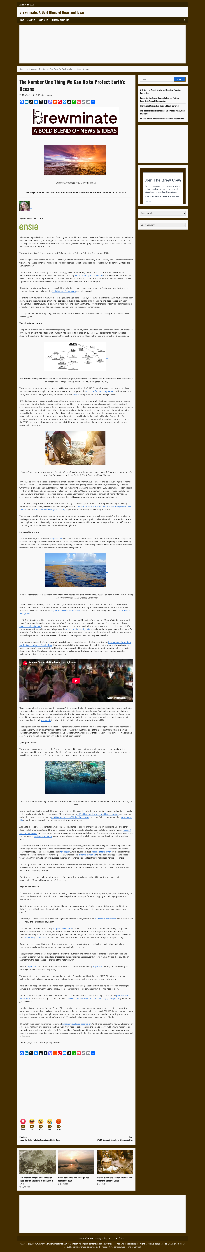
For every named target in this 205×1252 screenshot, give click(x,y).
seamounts (46, 720)
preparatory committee (35, 937)
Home (21, 20)
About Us (31, 20)
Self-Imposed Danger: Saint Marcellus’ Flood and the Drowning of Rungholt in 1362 (36, 1180)
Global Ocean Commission (64, 291)
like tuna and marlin (43, 836)
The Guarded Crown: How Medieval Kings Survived (159, 105)
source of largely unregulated (106, 998)
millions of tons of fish (101, 851)
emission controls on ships (79, 998)
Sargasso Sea (56, 538)
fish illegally (65, 851)
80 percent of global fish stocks (89, 275)
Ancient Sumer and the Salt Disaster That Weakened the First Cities (115, 1179)
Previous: (39, 1139)
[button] (185, 20)
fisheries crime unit (87, 854)
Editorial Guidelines (60, 20)
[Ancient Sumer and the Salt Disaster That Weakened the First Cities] (115, 1162)
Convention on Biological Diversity (49, 509)
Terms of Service (85, 1238)
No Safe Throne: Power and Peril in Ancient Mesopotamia (162, 118)
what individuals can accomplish (76, 1024)
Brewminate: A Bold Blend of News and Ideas (51, 12)
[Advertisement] (93, 44)
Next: (115, 1139)
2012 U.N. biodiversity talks (78, 629)
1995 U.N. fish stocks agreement (100, 391)
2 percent (32, 966)
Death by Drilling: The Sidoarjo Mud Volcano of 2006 (73, 1179)
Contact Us (43, 20)
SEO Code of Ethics (117, 1238)
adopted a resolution (62, 928)
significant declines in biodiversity (66, 610)
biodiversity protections (105, 918)
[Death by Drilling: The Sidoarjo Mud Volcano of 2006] (76, 1162)
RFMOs (76, 394)
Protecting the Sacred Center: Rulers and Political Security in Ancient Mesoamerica (159, 99)
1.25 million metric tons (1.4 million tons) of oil (98, 814)
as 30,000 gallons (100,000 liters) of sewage (70, 817)
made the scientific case (30, 626)
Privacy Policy (101, 1238)
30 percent (97, 966)
